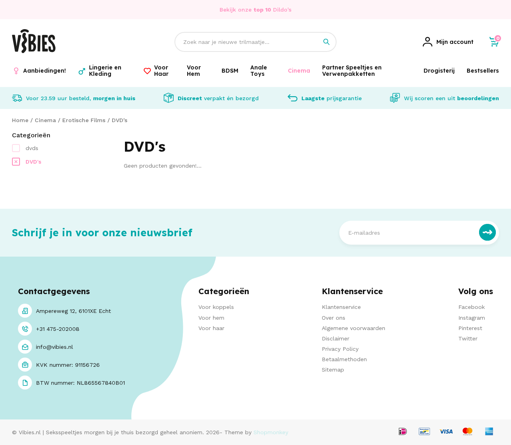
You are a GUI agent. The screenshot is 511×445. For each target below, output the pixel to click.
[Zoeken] (327, 42)
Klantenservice (341, 307)
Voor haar (211, 328)
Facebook (471, 307)
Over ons (333, 317)
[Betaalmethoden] (403, 432)
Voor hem (211, 317)
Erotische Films (83, 120)
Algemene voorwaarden (353, 328)
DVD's (119, 120)
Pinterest (470, 328)
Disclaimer (335, 338)
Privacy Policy (340, 349)
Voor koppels (216, 307)
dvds (32, 148)
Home (20, 120)
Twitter (467, 338)
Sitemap (333, 369)
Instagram (471, 317)
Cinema (45, 120)
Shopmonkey (271, 432)
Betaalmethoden (344, 359)
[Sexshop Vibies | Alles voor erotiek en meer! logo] (33, 51)
